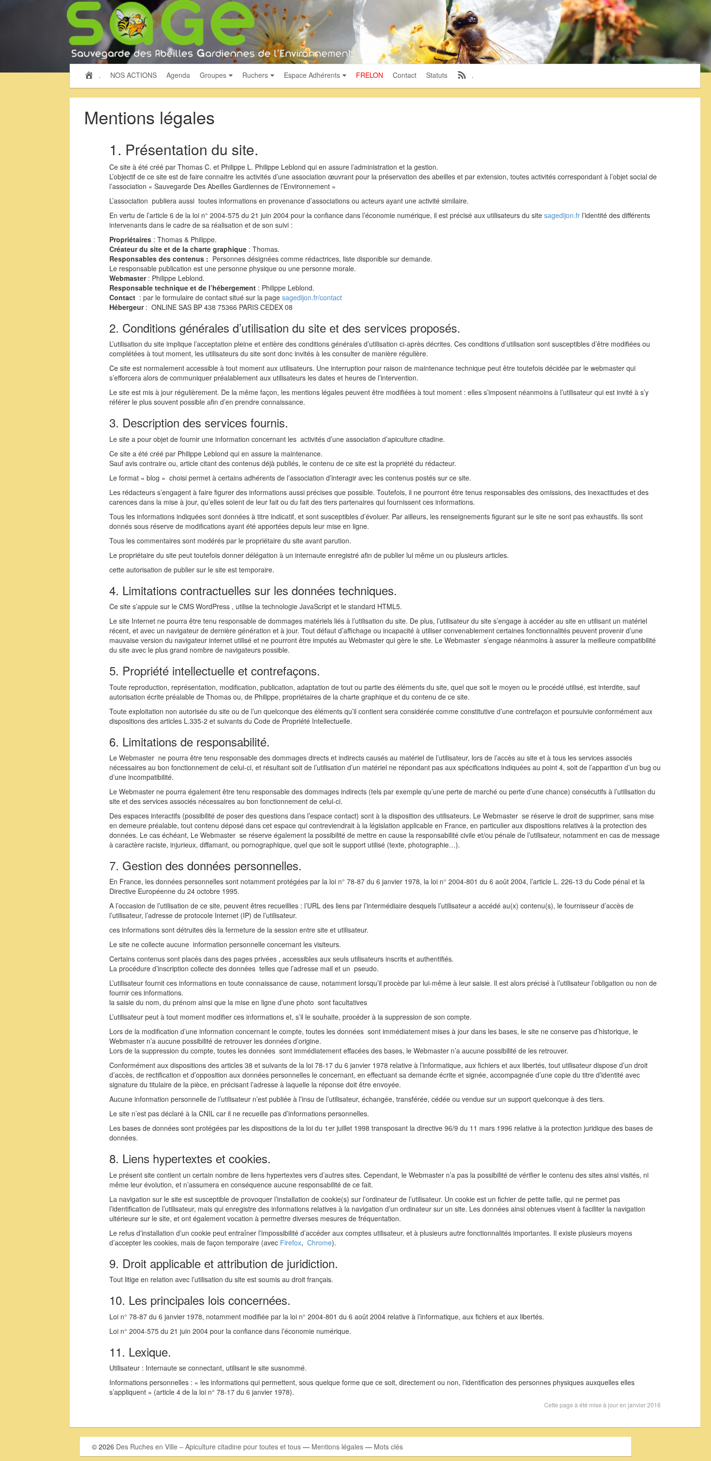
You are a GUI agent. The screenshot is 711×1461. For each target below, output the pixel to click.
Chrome (319, 1242)
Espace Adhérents (312, 75)
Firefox (290, 1242)
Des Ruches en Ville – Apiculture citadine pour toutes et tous (208, 1446)
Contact (404, 75)
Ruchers (255, 75)
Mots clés (388, 1446)
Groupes (213, 75)
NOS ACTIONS (133, 75)
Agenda (178, 75)
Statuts (436, 75)
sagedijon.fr (562, 215)
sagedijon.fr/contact (312, 297)
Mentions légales (337, 1446)
